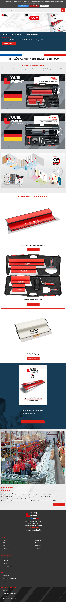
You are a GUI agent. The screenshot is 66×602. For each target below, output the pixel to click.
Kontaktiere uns (7, 581)
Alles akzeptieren (24, 5)
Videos (5, 563)
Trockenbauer (6, 548)
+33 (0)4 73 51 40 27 (34, 527)
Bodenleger (38, 545)
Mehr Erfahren (59, 504)
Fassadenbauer (39, 543)
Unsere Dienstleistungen (9, 578)
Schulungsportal (7, 566)
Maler (4, 540)
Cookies (5, 596)
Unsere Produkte (7, 558)
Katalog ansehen (8, 43)
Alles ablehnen (34, 5)
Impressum (6, 590)
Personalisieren (44, 5)
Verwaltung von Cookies (9, 598)
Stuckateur (38, 540)
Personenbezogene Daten (10, 593)
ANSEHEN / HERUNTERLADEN (33, 422)
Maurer (5, 545)
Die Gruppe (6, 575)
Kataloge (5, 560)
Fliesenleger (38, 548)
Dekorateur (6, 543)
